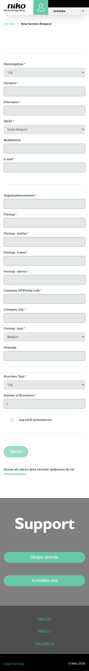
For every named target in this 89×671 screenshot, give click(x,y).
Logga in (41, 7)
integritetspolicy (15, 474)
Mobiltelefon (12, 140)
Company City (14, 309)
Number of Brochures (19, 395)
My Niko (9, 24)
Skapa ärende (44, 557)
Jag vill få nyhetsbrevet (35, 420)
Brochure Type (14, 376)
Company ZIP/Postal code (22, 290)
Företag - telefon (15, 233)
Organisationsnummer (19, 195)
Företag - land (13, 328)
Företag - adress (15, 271)
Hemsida (10, 347)
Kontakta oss (44, 580)
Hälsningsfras (13, 64)
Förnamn (10, 83)
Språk (8, 121)
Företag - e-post (15, 252)
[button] (68, 11)
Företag (9, 214)
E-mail (8, 159)
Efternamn (11, 102)
